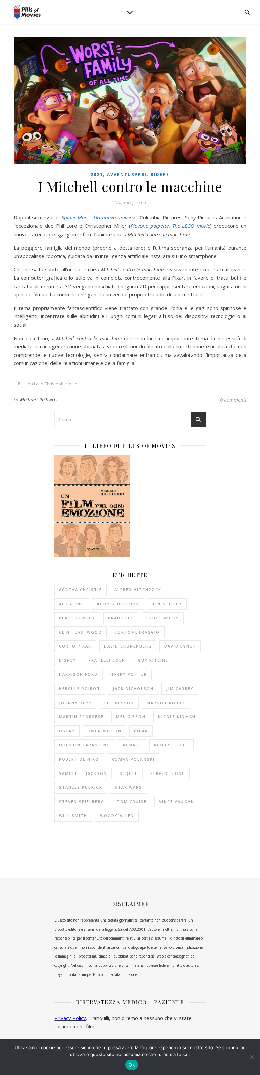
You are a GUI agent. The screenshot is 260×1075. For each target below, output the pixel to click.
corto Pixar (75, 646)
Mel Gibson (131, 716)
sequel (129, 773)
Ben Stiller (167, 603)
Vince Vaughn (176, 801)
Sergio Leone (167, 773)
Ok (132, 1065)
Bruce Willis (162, 617)
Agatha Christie (80, 589)
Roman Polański (133, 759)
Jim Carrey (180, 688)
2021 (97, 174)
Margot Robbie (166, 702)
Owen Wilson (104, 730)
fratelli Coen (107, 660)
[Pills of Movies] (27, 12)
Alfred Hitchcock (137, 589)
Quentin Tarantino (84, 744)
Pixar (141, 730)
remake (132, 744)
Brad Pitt (121, 617)
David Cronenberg (128, 646)
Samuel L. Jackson (83, 773)
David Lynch (180, 646)
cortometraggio (137, 632)
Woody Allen (117, 815)
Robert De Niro (79, 759)
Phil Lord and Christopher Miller (48, 384)
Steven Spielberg (81, 801)
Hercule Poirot (79, 688)
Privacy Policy (70, 1018)
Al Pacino (71, 603)
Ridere (160, 174)
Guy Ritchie (153, 660)
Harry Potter (128, 674)
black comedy (77, 617)
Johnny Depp (75, 702)
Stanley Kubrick (80, 787)
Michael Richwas (39, 399)
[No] (251, 1057)
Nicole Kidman (177, 716)
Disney (67, 660)
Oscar (67, 730)
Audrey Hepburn (118, 603)
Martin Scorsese (81, 716)
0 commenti (233, 399)
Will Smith (73, 815)
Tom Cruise (132, 801)
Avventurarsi (127, 174)
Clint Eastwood (80, 632)
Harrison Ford (78, 674)
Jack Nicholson (133, 688)
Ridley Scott (171, 744)
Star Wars (128, 787)
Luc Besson (119, 702)
